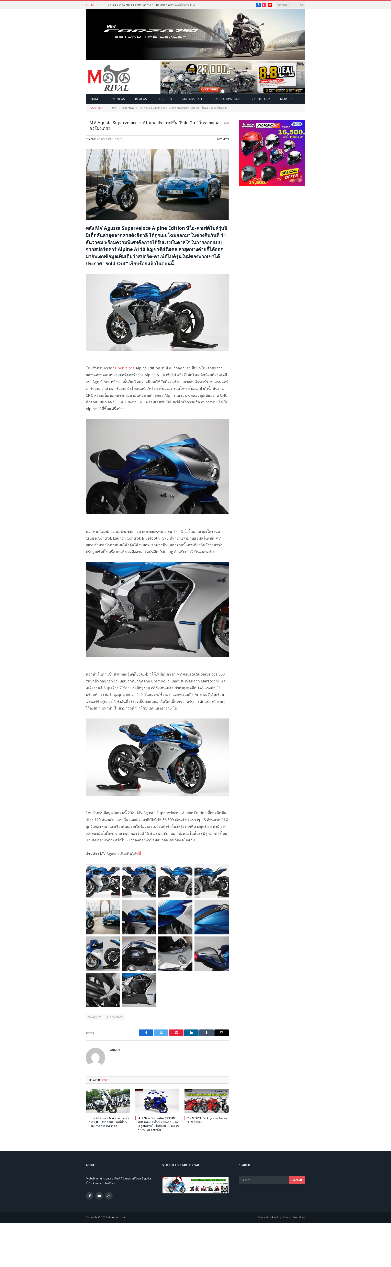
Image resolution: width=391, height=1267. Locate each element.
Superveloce (124, 368)
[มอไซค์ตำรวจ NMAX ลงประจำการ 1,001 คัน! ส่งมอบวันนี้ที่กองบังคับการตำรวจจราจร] (108, 1101)
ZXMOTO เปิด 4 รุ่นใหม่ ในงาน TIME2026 (207, 1120)
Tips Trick (164, 99)
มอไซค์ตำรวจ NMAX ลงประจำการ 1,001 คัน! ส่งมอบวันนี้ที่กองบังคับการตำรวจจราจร (153, 5)
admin (93, 139)
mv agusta (94, 1017)
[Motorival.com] (109, 77)
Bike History (260, 99)
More (284, 99)
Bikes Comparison (227, 99)
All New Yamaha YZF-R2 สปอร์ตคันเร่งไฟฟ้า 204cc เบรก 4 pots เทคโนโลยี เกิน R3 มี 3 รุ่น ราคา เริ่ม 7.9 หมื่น (158, 1124)
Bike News (117, 99)
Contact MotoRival (294, 1217)
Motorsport (192, 99)
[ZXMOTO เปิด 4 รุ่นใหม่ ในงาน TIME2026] (207, 1101)
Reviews (141, 99)
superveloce (115, 1017)
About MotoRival (268, 1217)
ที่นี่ (138, 853)
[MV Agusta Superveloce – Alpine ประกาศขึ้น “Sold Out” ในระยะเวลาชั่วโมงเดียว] (157, 184)
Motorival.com (116, 1217)
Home (95, 99)
